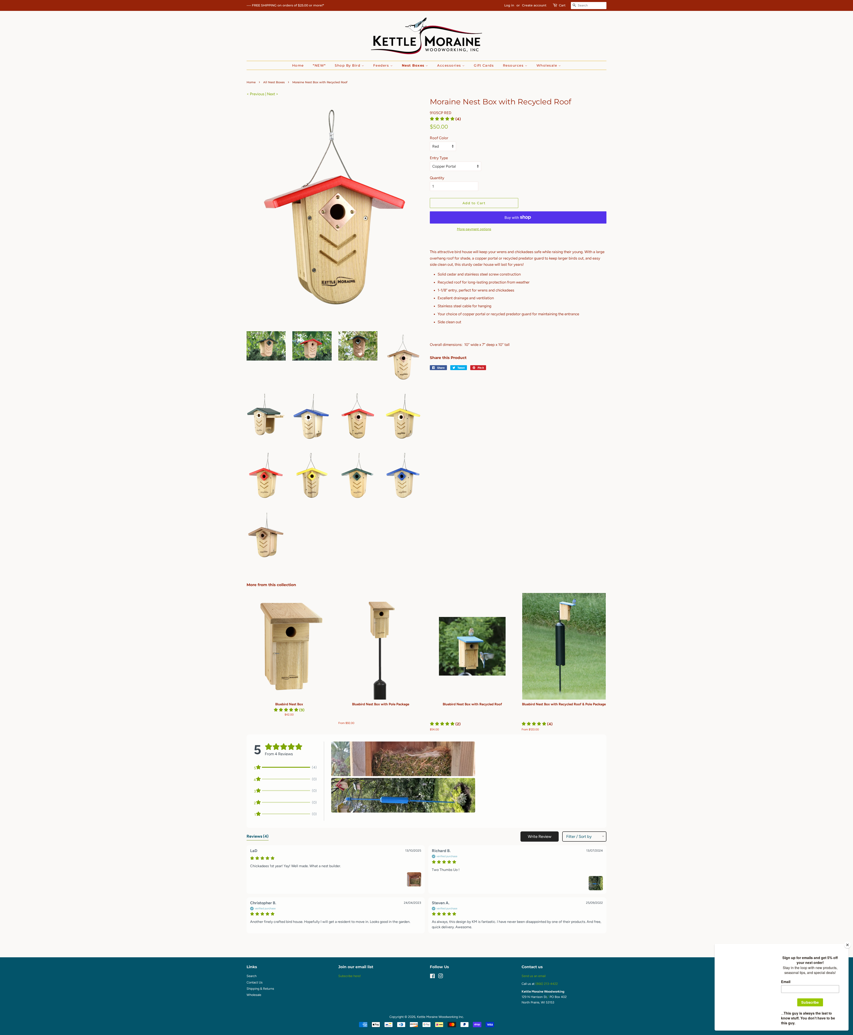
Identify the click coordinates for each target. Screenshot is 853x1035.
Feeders (381, 65)
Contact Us (255, 982)
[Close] (847, 945)
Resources (514, 65)
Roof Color (439, 138)
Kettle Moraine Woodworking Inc (440, 1017)
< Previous (255, 94)
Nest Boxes (414, 65)
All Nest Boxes (274, 82)
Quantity (437, 178)
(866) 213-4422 (546, 984)
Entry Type (439, 158)
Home (298, 65)
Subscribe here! (349, 976)
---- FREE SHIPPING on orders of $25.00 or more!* (285, 5)
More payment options (474, 229)
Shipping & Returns (260, 989)
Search (252, 976)
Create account (534, 5)
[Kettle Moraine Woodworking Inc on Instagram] (440, 977)
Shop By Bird (348, 65)
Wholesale (547, 65)
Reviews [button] (258, 836)
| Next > (271, 94)
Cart (562, 5)
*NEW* (319, 65)
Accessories (449, 65)
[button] (445, 119)
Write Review (539, 836)
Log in (509, 5)
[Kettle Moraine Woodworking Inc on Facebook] (432, 977)
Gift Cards (484, 65)
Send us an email (534, 976)
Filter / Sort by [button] (579, 837)
